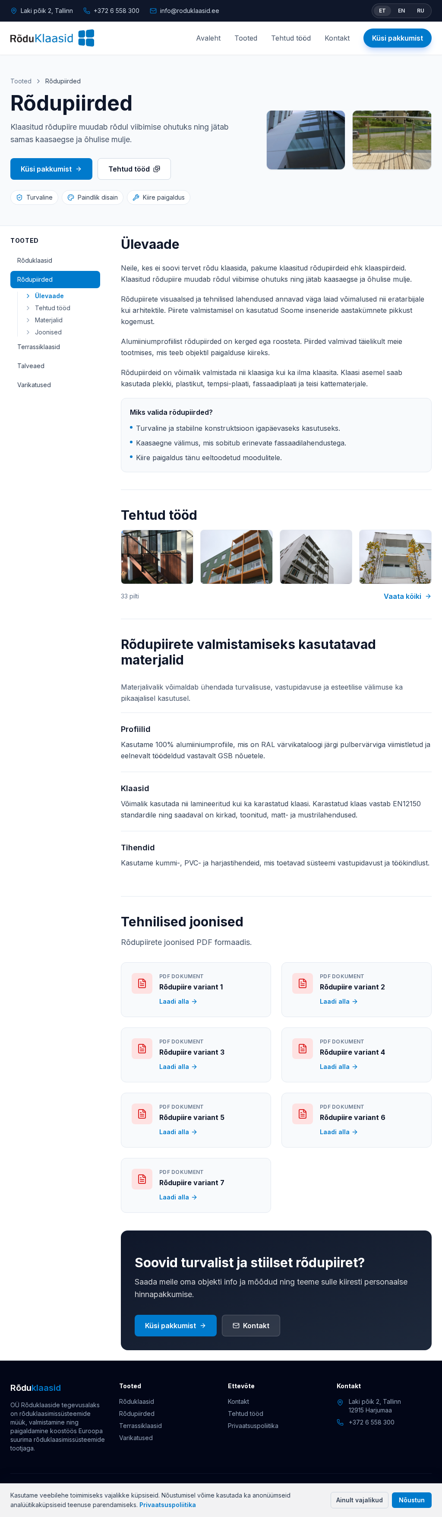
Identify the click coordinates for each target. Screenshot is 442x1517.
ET (382, 10)
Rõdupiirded (35, 279)
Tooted (245, 38)
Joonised (48, 332)
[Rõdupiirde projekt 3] (316, 557)
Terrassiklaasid (38, 346)
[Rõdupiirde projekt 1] (157, 557)
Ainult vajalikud (359, 1500)
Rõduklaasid (34, 260)
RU (420, 10)
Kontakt (337, 38)
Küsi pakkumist (397, 38)
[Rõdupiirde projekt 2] (236, 557)
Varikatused (34, 384)
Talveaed (30, 365)
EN (401, 10)
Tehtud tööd (291, 38)
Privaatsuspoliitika (167, 1504)
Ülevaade (49, 295)
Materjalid (49, 320)
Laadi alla (174, 1001)
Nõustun (412, 1500)
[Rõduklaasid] (52, 38)
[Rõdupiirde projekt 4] (395, 557)
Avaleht (208, 38)
